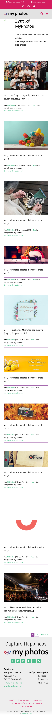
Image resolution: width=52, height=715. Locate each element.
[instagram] (23, 661)
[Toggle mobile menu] (47, 13)
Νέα (33, 105)
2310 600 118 (26, 2)
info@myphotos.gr (39, 2)
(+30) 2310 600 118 (13, 683)
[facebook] (13, 661)
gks (31, 714)
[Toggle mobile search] (42, 13)
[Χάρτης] (29, 661)
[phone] (39, 661)
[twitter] (18, 661)
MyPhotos (11, 105)
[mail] (34, 661)
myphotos (25, 714)
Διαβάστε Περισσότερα (12, 111)
